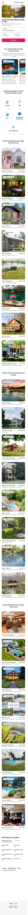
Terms (15, 907)
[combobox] (13, 30)
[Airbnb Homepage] (3, 2)
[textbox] (7, 36)
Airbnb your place (19, 2)
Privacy (11, 907)
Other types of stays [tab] (7, 840)
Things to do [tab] (17, 840)
